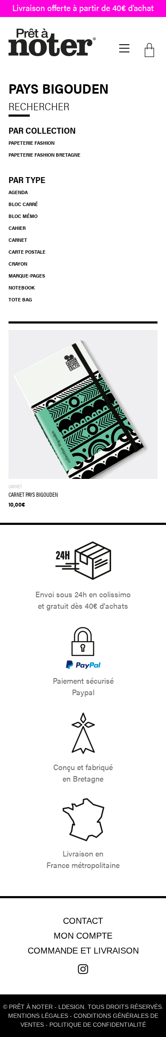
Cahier (17, 228)
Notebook (22, 287)
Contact (83, 920)
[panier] (151, 50)
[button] (124, 48)
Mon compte (83, 935)
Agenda (18, 192)
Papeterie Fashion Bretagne (44, 154)
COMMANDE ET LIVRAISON (83, 950)
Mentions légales (38, 1015)
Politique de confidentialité (97, 1024)
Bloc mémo (23, 216)
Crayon (18, 263)
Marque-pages (27, 275)
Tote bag (20, 299)
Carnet (18, 239)
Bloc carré (23, 204)
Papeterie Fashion (31, 142)
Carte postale (27, 251)
